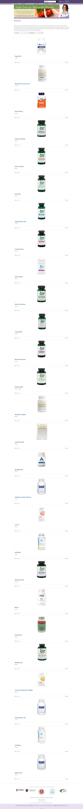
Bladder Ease (18, 662)
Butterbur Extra (19, 580)
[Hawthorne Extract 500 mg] (41, 486)
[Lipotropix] (41, 542)
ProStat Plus (18, 635)
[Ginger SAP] (41, 45)
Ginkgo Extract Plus (20, 221)
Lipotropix (18, 552)
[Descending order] (27, 33)
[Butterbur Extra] (41, 569)
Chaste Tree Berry (20, 139)
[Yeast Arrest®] (41, 266)
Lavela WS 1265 (19, 442)
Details (67, 62)
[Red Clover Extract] (41, 349)
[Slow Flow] (41, 183)
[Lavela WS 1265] (41, 431)
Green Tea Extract (20, 304)
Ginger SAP (18, 56)
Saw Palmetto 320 (20, 718)
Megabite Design (65, 805)
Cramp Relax (18, 332)
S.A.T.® (17, 525)
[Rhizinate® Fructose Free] (41, 73)
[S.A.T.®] (41, 514)
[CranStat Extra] (41, 238)
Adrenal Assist (19, 387)
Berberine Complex (20, 414)
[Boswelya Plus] (41, 459)
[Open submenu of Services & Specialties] (34, 4)
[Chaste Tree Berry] (41, 128)
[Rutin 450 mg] (41, 101)
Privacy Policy (36, 805)
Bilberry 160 (18, 773)
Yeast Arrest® (19, 277)
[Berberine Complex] (41, 404)
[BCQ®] (41, 597)
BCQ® (16, 607)
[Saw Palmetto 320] (41, 707)
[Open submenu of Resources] (60, 4)
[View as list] (42, 33)
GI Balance (18, 745)
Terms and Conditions (42, 805)
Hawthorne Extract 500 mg (23, 497)
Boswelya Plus (19, 470)
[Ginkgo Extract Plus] (41, 211)
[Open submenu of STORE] (51, 4)
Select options (18, 62)
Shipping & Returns (50, 805)
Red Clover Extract (20, 359)
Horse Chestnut (19, 166)
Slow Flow (18, 194)
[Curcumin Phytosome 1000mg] (41, 679)
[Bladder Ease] (41, 652)
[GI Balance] (41, 734)
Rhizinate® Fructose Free (22, 84)
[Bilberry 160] (41, 762)
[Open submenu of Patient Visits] (44, 4)
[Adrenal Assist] (41, 376)
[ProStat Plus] (41, 624)
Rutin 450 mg (19, 111)
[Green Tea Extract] (41, 293)
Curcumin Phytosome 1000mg (24, 690)
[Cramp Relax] (41, 321)
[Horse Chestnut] (41, 156)
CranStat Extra (19, 249)
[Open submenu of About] (21, 4)
